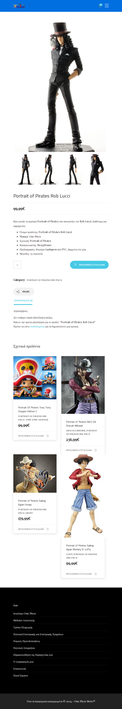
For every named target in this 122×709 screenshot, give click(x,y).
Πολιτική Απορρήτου (24, 648)
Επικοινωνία (19, 668)
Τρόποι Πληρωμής (22, 627)
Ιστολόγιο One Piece (24, 613)
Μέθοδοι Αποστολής (24, 620)
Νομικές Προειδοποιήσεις (26, 641)
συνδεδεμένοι (37, 326)
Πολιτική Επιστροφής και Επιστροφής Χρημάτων (38, 634)
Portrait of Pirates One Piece (44, 280)
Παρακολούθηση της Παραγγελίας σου (33, 654)
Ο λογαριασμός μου (23, 661)
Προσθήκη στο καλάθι (92, 264)
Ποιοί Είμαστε (20, 675)
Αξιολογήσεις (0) (23, 300)
